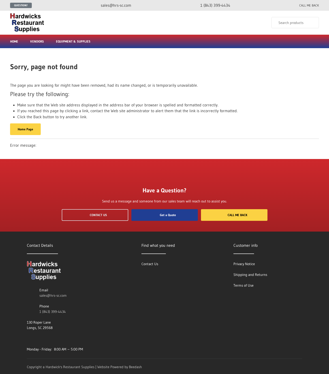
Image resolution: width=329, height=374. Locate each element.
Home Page (25, 129)
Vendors (37, 41)
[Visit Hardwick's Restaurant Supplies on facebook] (29, 338)
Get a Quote (168, 215)
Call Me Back (237, 215)
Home (14, 41)
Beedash (135, 367)
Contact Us (98, 215)
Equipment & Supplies (73, 41)
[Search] (312, 22)
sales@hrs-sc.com (53, 295)
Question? (21, 5)
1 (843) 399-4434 (52, 311)
